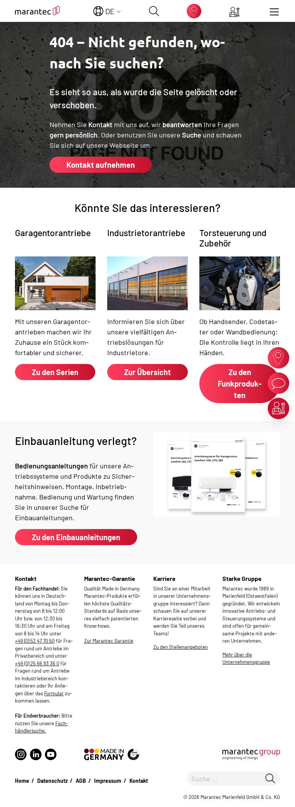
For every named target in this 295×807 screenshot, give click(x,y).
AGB (81, 780)
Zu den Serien (55, 372)
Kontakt (138, 780)
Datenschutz (52, 780)
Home (22, 780)
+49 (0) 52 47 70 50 (35, 641)
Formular (54, 693)
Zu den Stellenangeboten (180, 647)
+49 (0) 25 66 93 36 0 (37, 663)
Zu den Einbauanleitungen (76, 537)
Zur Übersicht (147, 372)
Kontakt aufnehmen (100, 164)
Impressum (107, 780)
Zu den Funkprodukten (240, 383)
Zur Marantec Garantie (108, 641)
